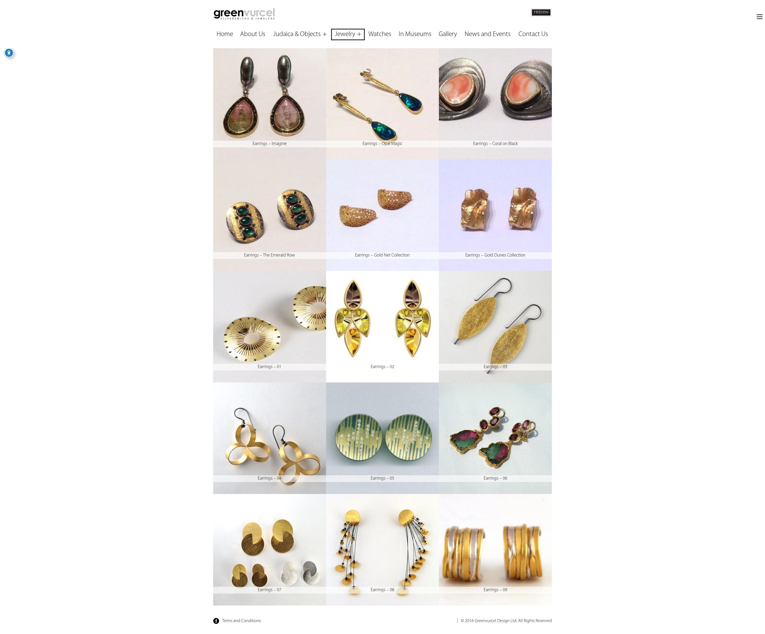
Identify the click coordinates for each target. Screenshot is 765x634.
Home (225, 34)
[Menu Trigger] (759, 16)
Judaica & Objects (297, 34)
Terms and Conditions (241, 621)
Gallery (448, 34)
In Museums (415, 34)
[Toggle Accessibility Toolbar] (9, 53)
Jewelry (345, 34)
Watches (379, 34)
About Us (252, 34)
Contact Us (533, 34)
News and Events (488, 34)
